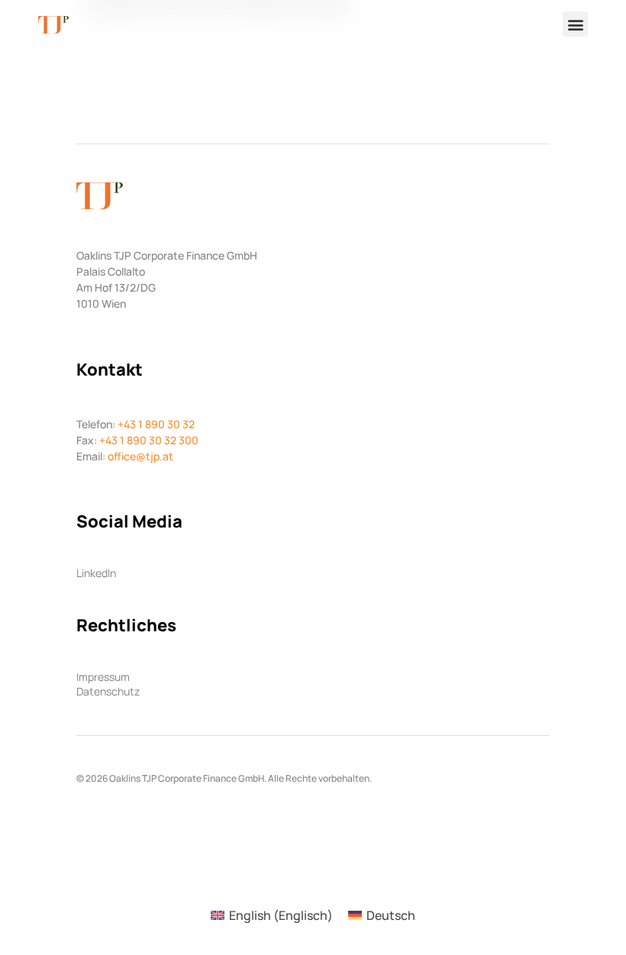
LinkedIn (96, 573)
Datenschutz (108, 691)
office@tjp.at (140, 456)
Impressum (103, 677)
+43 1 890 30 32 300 (148, 440)
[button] (575, 24)
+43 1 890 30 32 (156, 424)
